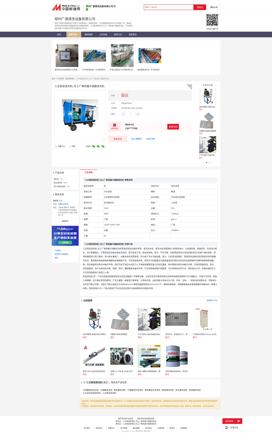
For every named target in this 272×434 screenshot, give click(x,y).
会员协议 (148, 428)
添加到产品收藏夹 (61, 254)
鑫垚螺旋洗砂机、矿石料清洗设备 (150, 70)
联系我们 (99, 428)
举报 (73, 146)
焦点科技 (139, 431)
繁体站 (172, 428)
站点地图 (123, 428)
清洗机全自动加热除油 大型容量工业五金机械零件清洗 (75, 70)
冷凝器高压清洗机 (135, 390)
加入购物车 (136, 138)
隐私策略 (136, 428)
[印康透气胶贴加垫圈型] (207, 120)
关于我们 (86, 428)
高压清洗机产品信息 (125, 418)
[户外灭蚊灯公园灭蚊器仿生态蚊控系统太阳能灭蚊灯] (207, 144)
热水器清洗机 (181, 390)
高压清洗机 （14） (61, 183)
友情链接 (183, 428)
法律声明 (160, 428)
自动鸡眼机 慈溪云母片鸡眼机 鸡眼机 (213, 107)
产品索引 (58, 250)
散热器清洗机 (168, 390)
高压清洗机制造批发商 (145, 418)
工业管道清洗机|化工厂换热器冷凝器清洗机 (139, 421)
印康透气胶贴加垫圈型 (207, 131)
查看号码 (173, 126)
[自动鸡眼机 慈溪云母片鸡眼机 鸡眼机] (207, 96)
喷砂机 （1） (59, 179)
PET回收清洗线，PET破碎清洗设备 (95, 70)
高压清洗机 (70, 78)
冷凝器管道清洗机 (91, 390)
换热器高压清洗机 (153, 390)
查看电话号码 (63, 204)
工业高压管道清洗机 (92, 393)
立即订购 (150, 138)
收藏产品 (61, 146)
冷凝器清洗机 (106, 390)
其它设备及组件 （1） (62, 186)
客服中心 (111, 428)
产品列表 (60, 78)
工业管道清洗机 (109, 393)
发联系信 (117, 138)
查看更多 (65, 221)
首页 (53, 78)
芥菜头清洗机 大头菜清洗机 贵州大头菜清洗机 (127, 70)
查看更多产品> (212, 300)
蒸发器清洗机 (195, 390)
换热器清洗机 (120, 390)
